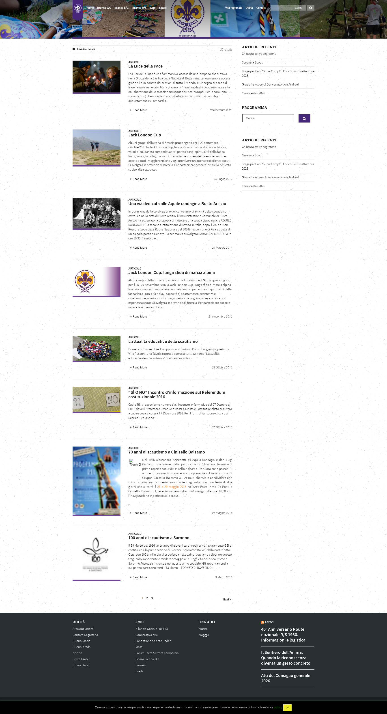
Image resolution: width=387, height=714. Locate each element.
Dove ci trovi (81, 665)
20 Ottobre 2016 (222, 427)
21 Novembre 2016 (220, 316)
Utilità (249, 8)
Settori (163, 8)
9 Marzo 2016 (223, 577)
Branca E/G (121, 8)
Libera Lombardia (147, 659)
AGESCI (269, 622)
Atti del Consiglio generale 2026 (285, 678)
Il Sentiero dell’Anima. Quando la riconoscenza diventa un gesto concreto (285, 658)
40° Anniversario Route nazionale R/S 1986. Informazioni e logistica (283, 634)
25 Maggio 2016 (222, 513)
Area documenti (83, 629)
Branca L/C (104, 8)
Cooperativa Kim (146, 635)
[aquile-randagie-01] (96, 213)
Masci (139, 647)
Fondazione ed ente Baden (153, 641)
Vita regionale (233, 8)
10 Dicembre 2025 (220, 110)
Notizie (77, 653)
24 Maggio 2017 (222, 247)
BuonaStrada (81, 647)
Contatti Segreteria (85, 635)
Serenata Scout (252, 62)
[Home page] (78, 10)
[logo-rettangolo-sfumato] (96, 281)
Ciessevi (140, 665)
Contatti (261, 8)
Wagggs (203, 635)
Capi (152, 8)
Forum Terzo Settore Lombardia (156, 653)
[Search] (310, 8)
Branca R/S (139, 8)
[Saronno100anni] (96, 556)
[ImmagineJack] (96, 147)
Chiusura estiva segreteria (259, 54)
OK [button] (287, 707)
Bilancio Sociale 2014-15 (151, 629)
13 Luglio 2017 (223, 179)
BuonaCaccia (81, 641)
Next (226, 599)
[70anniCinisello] (96, 481)
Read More (140, 110)
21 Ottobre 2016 (222, 367)
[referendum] (96, 399)
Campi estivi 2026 (253, 93)
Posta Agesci (81, 659)
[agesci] (96, 348)
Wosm (202, 629)
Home (90, 8)
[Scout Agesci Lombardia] (96, 76)
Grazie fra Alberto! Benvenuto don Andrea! (270, 84)
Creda (139, 671)
